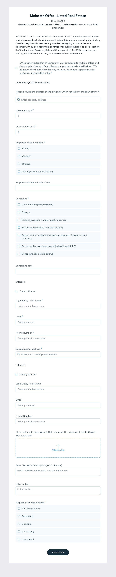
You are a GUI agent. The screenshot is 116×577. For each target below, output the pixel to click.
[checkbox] (17, 68)
